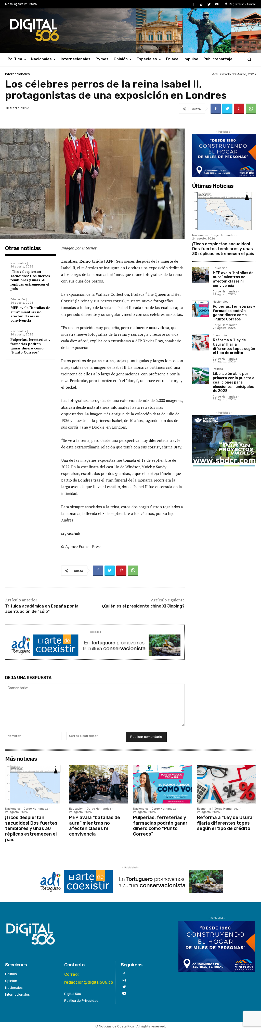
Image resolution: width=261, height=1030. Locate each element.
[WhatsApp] (251, 109)
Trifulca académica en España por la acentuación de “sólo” (42, 609)
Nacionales (18, 263)
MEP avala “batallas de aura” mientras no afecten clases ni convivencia (30, 314)
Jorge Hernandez (223, 235)
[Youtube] (217, 4)
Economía (220, 335)
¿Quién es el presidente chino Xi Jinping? (143, 606)
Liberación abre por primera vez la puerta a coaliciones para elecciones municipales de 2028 (233, 382)
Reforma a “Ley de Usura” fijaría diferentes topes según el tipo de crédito (234, 346)
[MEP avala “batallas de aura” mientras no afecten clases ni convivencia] (200, 275)
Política (218, 369)
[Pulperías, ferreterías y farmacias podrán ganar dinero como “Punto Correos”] (200, 308)
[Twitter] (209, 4)
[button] (249, 59)
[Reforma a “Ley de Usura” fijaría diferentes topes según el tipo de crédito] (200, 342)
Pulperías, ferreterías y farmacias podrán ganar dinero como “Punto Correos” (30, 346)
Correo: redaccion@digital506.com (90, 978)
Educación (17, 299)
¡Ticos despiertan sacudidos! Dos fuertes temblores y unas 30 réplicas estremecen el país (30, 280)
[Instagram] (201, 4)
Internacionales (17, 74)
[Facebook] (193, 4)
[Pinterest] (239, 109)
